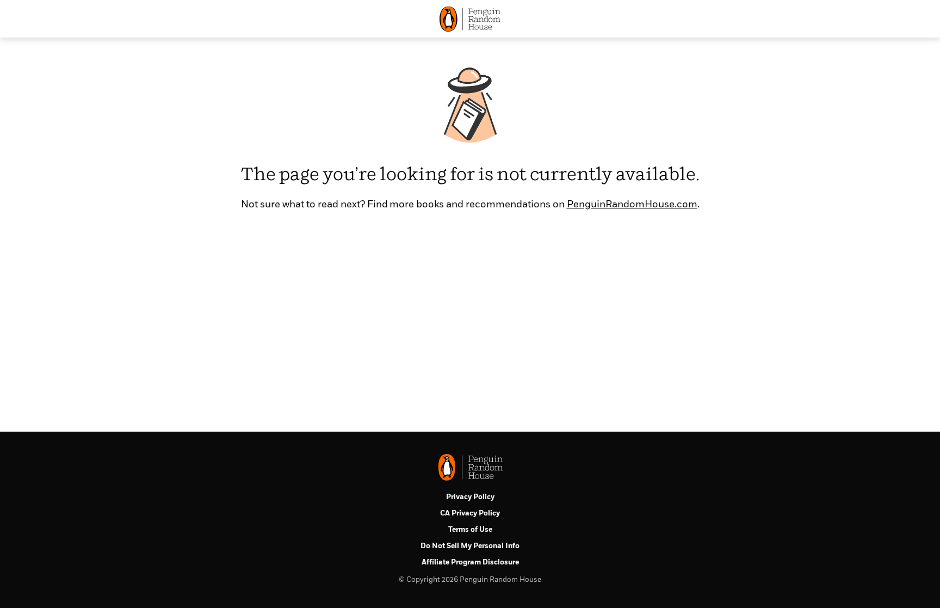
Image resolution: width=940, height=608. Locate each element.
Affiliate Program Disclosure (470, 562)
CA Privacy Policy (470, 513)
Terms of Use (470, 529)
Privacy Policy (470, 497)
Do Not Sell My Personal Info (470, 546)
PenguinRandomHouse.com (632, 205)
